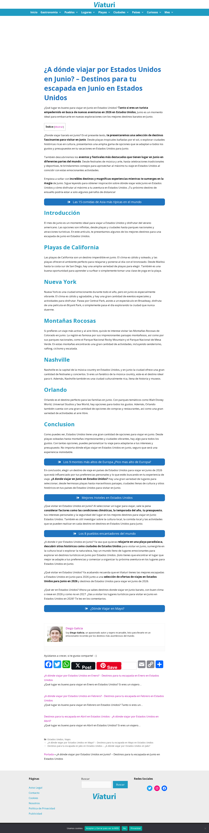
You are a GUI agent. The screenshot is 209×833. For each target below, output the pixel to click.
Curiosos (152, 12)
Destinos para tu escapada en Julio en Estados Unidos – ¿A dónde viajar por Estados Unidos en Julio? (98, 745)
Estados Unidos (55, 739)
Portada (49, 754)
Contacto (34, 793)
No (124, 828)
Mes (167, 12)
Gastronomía (49, 12)
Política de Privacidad (42, 808)
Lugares (86, 12)
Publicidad (35, 813)
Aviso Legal (35, 787)
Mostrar (59, 126)
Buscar (85, 778)
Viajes (68, 739)
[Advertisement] (104, 38)
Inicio (33, 12)
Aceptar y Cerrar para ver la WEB (102, 828)
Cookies (33, 798)
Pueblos (69, 12)
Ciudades (119, 12)
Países (136, 12)
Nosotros (34, 803)
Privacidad (136, 828)
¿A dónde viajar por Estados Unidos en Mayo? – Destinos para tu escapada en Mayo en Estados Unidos (100, 742)
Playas (102, 12)
